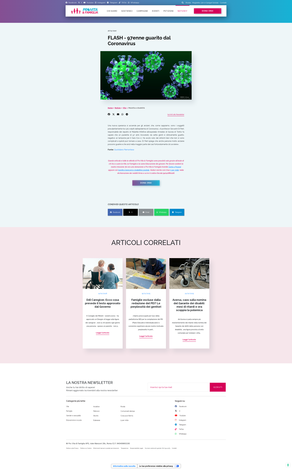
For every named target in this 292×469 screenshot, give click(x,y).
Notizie (182, 11)
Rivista (188, 3)
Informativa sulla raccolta (124, 466)
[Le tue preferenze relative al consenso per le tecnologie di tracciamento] (288, 465)
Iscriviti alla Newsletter (175, 114)
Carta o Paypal (174, 167)
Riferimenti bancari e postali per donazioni (106, 448)
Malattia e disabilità (136, 108)
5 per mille (174, 170)
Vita (124, 108)
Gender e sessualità (73, 416)
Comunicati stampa (128, 411)
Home (110, 108)
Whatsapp (163, 212)
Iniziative (96, 406)
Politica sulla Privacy (72, 448)
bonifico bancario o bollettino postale (133, 170)
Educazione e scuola (74, 420)
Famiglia (69, 411)
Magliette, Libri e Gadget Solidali (205, 3)
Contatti (223, 3)
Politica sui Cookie (85, 448)
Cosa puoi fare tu (127, 416)
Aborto (95, 416)
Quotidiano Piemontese (124, 150)
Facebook (116, 212)
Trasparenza (124, 448)
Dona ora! (207, 11)
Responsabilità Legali (136, 448)
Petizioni (96, 411)
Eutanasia (96, 420)
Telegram (178, 212)
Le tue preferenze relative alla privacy (156, 466)
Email (147, 212)
